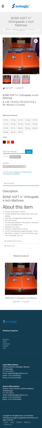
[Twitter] (7, 166)
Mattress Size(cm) (10, 115)
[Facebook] (10, 166)
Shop (12, 422)
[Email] (4, 166)
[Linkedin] (21, 166)
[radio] (6, 120)
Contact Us (8, 424)
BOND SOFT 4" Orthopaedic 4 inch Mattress (17, 173)
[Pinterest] (15, 166)
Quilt (4, 348)
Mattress (17, 172)
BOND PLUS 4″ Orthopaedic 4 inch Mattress (21, 298)
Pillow (5, 341)
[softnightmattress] (21, 6)
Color (5, 137)
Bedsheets (6, 344)
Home (6, 422)
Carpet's (5, 346)
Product (19, 422)
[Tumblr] (18, 166)
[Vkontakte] (24, 166)
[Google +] (12, 166)
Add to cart (16, 157)
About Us (27, 422)
